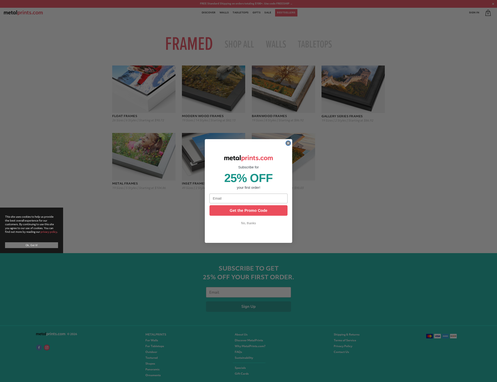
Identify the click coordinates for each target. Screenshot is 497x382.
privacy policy (49, 232)
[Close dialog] (288, 143)
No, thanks (248, 223)
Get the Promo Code (248, 210)
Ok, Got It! (32, 245)
